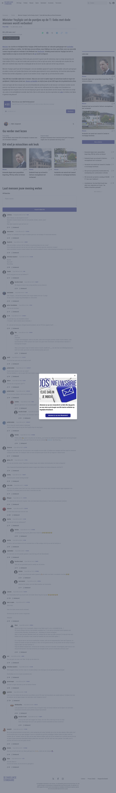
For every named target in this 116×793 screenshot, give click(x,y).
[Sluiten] (75, 375)
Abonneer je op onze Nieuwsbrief (58, 415)
